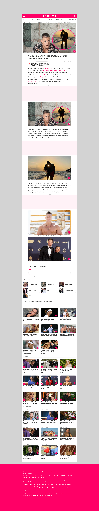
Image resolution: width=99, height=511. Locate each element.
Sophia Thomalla (40, 75)
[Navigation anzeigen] (24, 16)
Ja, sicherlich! (35, 276)
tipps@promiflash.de (49, 301)
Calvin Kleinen (48, 68)
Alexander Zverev (33, 81)
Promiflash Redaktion (41, 61)
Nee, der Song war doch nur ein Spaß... (42, 271)
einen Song (39, 77)
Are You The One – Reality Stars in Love (53, 70)
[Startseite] (49, 16)
